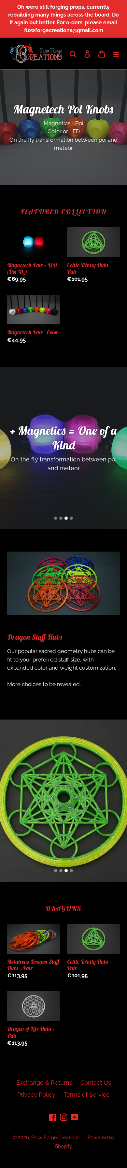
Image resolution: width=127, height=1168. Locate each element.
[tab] (55, 518)
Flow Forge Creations (55, 1137)
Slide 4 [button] (71, 518)
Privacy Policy (36, 1094)
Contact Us (95, 1082)
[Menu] (116, 53)
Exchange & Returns (44, 1082)
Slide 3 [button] (66, 518)
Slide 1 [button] (55, 518)
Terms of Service (87, 1094)
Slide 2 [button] (61, 518)
